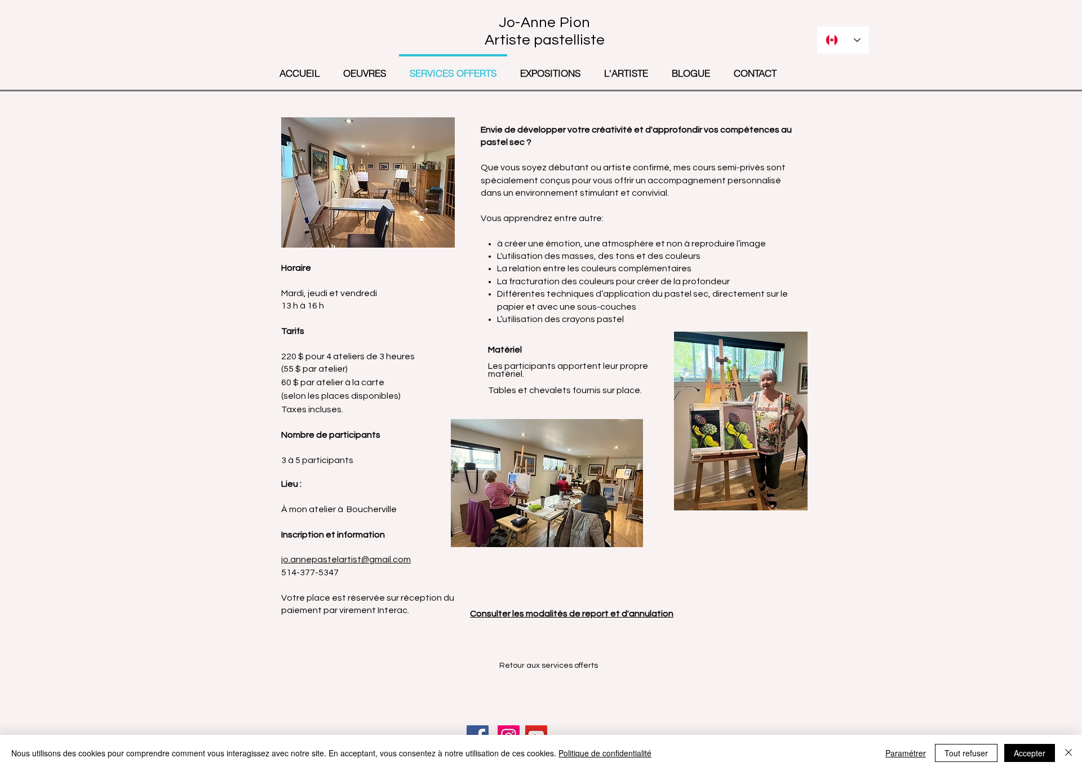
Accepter (1029, 753)
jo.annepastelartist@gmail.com (346, 559)
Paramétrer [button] (905, 753)
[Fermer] (1068, 753)
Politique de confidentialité (604, 753)
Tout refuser (966, 753)
